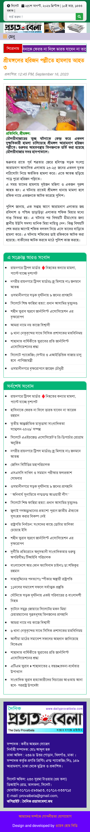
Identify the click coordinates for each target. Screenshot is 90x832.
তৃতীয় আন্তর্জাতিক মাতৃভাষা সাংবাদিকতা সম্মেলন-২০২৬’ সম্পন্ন (38, 426)
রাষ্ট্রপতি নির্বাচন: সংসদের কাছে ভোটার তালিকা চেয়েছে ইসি (42, 526)
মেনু (11, 36)
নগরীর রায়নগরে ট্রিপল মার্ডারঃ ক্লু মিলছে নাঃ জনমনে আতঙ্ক (46, 284)
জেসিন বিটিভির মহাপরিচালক (30, 464)
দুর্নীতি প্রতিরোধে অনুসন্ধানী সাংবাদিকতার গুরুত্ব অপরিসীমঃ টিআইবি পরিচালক (43, 554)
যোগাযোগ (65, 816)
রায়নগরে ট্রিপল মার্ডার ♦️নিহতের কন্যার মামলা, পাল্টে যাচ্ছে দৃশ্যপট (43, 270)
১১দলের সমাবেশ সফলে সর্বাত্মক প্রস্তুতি (37, 587)
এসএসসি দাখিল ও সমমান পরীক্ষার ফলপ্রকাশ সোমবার (41, 475)
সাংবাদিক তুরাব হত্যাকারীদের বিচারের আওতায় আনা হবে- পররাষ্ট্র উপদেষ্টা (47, 682)
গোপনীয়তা (49, 816)
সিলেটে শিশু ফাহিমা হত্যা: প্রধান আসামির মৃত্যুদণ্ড (44, 303)
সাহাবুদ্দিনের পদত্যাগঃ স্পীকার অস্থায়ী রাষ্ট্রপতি (41, 578)
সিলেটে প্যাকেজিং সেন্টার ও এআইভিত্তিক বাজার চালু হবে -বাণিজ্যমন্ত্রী (46, 357)
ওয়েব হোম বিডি (66, 825)
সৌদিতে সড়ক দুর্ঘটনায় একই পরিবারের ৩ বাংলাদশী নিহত (46, 597)
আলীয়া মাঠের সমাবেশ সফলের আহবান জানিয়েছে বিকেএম (44, 641)
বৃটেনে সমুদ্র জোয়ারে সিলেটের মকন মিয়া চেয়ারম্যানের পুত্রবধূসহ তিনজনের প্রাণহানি (39, 611)
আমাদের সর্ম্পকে (30, 816)
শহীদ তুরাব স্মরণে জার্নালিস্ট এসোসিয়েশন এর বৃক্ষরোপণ (42, 313)
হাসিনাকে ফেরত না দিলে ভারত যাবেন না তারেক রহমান (43, 412)
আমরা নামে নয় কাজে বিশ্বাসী (30, 324)
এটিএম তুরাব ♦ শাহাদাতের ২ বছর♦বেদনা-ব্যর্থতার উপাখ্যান (45, 668)
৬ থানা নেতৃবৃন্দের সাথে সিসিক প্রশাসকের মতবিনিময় (46, 333)
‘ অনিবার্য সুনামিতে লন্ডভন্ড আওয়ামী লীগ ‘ (40, 494)
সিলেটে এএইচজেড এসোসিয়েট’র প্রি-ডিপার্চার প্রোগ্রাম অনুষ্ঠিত (47, 439)
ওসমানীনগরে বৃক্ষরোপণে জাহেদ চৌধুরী (37, 368)
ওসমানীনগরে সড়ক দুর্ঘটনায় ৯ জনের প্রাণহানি (41, 295)
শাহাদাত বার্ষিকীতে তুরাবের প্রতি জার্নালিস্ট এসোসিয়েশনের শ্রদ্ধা (40, 343)
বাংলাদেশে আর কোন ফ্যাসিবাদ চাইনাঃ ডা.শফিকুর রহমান (44, 567)
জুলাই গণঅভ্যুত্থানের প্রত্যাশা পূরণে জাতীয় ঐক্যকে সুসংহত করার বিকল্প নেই (44, 513)
